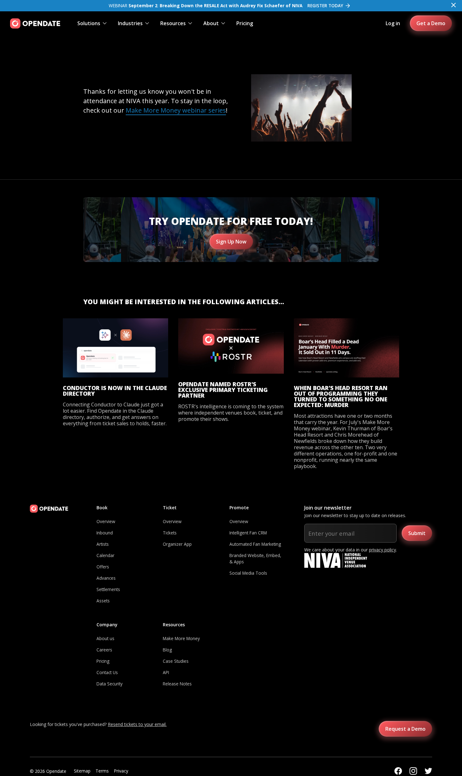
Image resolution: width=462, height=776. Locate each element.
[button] (92, 23)
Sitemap (82, 771)
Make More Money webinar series (176, 110)
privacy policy (382, 550)
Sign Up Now (231, 241)
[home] (35, 23)
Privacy (121, 771)
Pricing (244, 23)
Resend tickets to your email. (137, 724)
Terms (102, 771)
